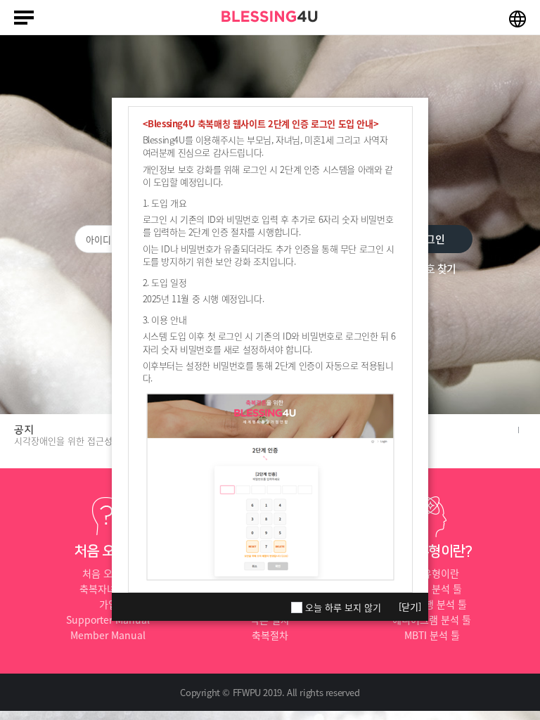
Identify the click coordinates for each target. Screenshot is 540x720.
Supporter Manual (108, 619)
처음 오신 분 (108, 573)
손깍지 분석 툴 (431, 588)
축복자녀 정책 (108, 588)
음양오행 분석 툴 (432, 604)
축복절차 (270, 635)
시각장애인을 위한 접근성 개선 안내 (83, 440)
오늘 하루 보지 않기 (343, 607)
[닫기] (410, 606)
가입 (108, 604)
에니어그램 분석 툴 (431, 619)
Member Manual (108, 635)
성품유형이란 (431, 573)
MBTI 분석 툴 (432, 635)
